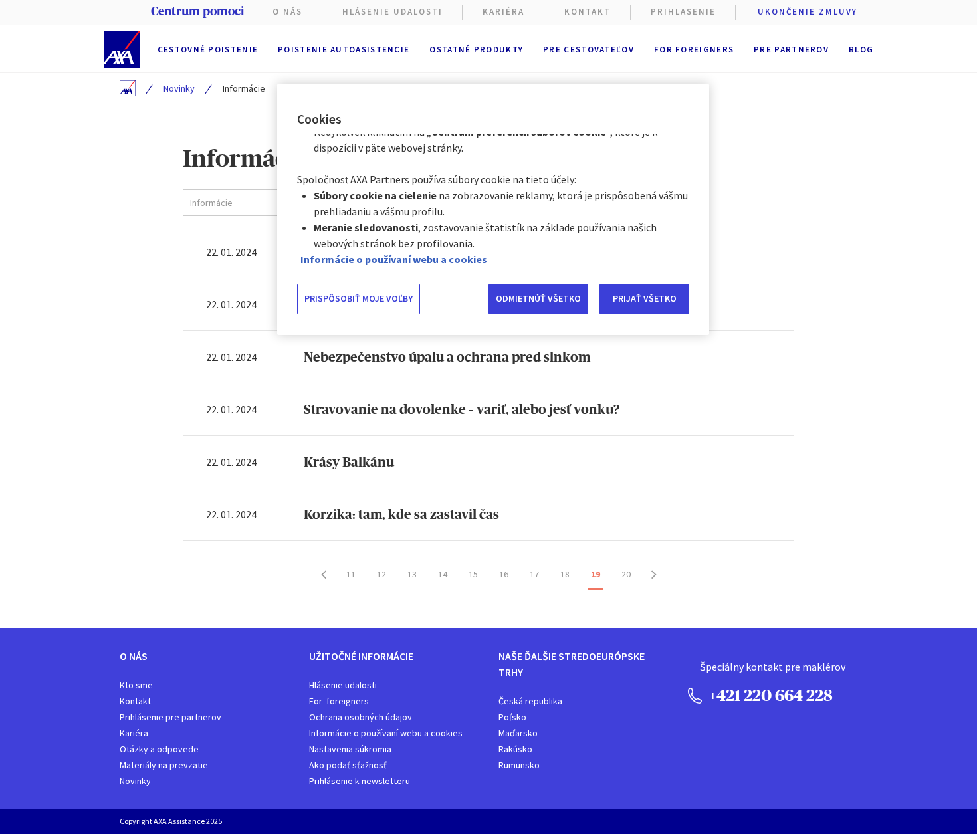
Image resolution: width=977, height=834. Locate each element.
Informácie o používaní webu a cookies (386, 733)
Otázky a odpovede (159, 749)
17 (534, 574)
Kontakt (587, 11)
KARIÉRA (503, 11)
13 (412, 574)
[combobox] (275, 202)
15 (473, 574)
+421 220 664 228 (769, 695)
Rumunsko (519, 765)
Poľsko (512, 717)
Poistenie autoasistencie (343, 49)
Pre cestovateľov (588, 49)
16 (503, 574)
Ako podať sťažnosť (348, 765)
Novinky (179, 88)
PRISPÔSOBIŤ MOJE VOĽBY (358, 298)
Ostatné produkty (476, 49)
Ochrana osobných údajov (360, 717)
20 (626, 574)
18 (565, 574)
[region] (493, 209)
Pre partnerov (791, 49)
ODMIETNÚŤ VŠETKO (538, 298)
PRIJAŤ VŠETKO (645, 298)
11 (351, 574)
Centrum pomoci (197, 11)
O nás (287, 11)
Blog (861, 49)
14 (442, 574)
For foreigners (694, 49)
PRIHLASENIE (683, 11)
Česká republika (530, 701)
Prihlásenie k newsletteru (359, 781)
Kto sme (136, 685)
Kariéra (134, 733)
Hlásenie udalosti (343, 685)
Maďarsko (518, 733)
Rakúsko (515, 749)
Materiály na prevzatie (164, 765)
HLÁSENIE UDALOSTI (392, 11)
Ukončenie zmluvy (807, 11)
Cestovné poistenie (208, 49)
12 (381, 574)
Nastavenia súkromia (350, 749)
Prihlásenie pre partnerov (170, 717)
